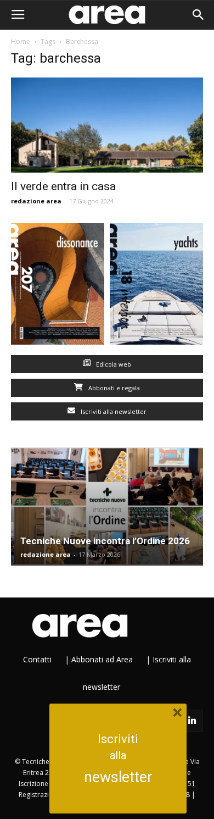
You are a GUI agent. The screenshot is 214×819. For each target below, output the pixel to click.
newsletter (118, 777)
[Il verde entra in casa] (107, 125)
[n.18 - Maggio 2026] (156, 286)
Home (20, 41)
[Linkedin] (192, 721)
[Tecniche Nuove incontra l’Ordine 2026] (107, 506)
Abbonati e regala (113, 388)
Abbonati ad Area (102, 659)
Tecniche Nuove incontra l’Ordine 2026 (105, 540)
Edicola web (112, 364)
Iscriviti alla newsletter (113, 411)
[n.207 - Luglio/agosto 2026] (57, 286)
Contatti (37, 659)
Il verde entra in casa (63, 186)
